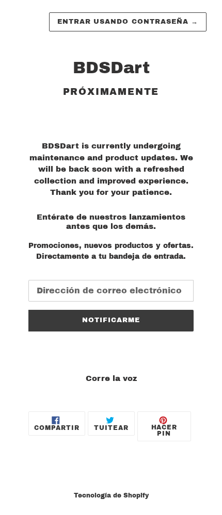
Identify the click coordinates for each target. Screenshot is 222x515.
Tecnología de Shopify (111, 495)
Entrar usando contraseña (127, 21)
